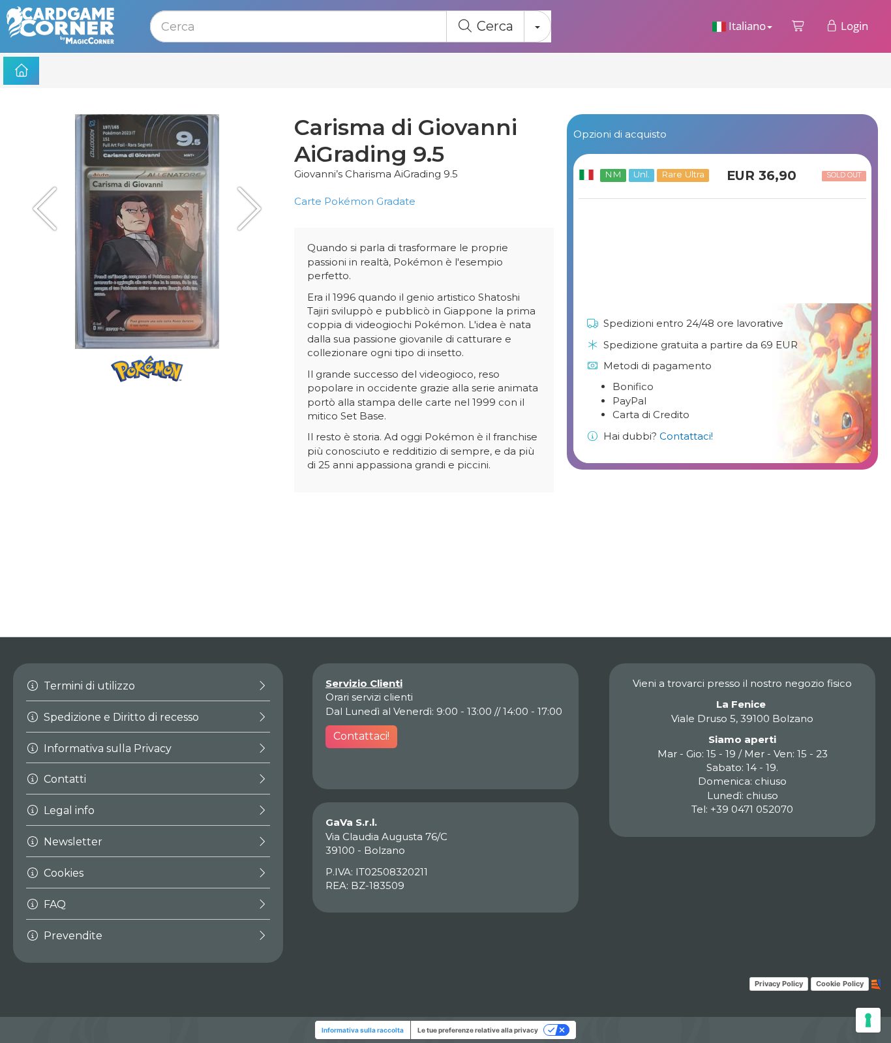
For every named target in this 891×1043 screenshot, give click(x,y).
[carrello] (798, 26)
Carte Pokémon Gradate (354, 201)
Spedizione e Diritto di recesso (120, 717)
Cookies (62, 873)
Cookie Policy (840, 983)
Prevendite (71, 936)
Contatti (63, 779)
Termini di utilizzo (88, 686)
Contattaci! (686, 436)
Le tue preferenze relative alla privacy (477, 1030)
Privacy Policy (779, 983)
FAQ (53, 904)
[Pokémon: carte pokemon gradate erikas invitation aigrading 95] (49, 208)
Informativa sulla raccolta (363, 1030)
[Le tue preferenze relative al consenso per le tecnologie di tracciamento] (868, 1020)
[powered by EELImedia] (876, 983)
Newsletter (71, 842)
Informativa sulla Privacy (106, 748)
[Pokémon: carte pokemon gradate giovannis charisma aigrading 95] (245, 208)
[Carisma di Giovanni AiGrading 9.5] (147, 231)
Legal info (68, 810)
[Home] (21, 71)
